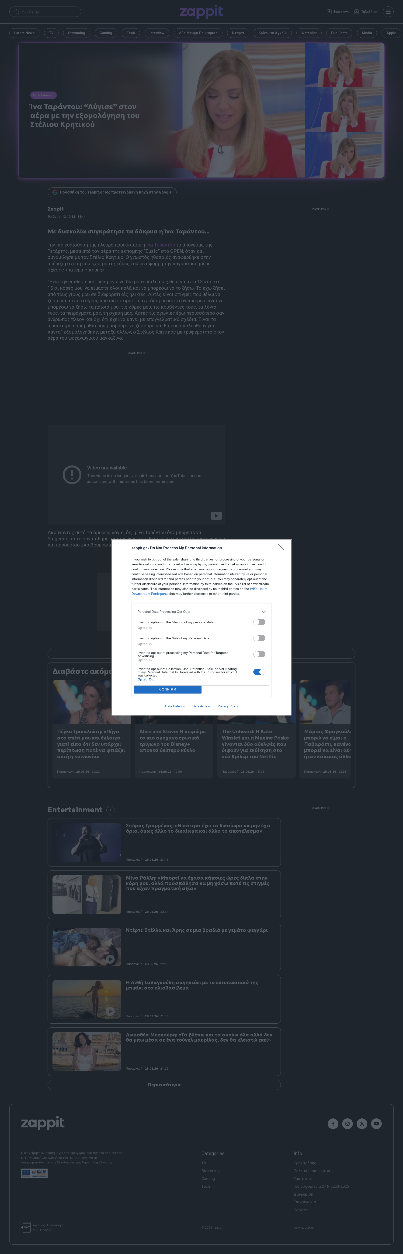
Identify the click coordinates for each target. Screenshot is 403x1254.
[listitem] (201, 611)
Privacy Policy (228, 706)
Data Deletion (175, 706)
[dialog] (201, 627)
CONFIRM (168, 689)
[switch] (259, 622)
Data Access (201, 706)
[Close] (282, 548)
